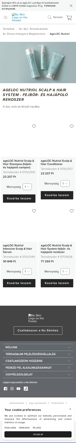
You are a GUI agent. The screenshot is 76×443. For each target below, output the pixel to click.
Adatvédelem (17, 403)
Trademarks (57, 403)
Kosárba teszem (19, 198)
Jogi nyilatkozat (38, 403)
